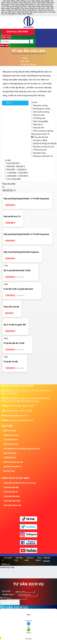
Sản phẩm (7, 426)
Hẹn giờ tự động (40, 141)
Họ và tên (8, 591)
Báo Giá (5, 37)
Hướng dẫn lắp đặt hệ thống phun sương (19, 483)
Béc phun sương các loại (43, 147)
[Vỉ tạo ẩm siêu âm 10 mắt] (20, 338)
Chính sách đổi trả (10, 492)
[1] (28, 27)
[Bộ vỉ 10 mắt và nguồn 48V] (15, 320)
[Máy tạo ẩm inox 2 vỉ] (13, 212)
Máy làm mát (38, 128)
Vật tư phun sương (41, 112)
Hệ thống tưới (39, 118)
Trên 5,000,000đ (14, 179)
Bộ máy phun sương (41, 109)
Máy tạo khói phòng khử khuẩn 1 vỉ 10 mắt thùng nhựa (26, 199)
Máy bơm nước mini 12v (43, 156)
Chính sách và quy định (15, 478)
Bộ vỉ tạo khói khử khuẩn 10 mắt (17, 271)
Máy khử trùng (39, 153)
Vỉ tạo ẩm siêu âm (40, 137)
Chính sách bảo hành (11, 496)
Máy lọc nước (39, 115)
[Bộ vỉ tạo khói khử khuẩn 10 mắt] (23, 266)
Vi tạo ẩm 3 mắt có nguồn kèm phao (18, 289)
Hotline (28, 633)
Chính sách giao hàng (11, 501)
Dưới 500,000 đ (13, 163)
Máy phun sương (40, 106)
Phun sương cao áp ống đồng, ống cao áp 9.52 (21, 449)
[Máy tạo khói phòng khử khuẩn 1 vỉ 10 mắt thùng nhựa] (27, 194)
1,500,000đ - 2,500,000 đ (17, 173)
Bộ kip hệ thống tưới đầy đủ (44, 144)
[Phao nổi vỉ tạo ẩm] (12, 302)
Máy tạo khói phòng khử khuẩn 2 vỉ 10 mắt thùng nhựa (26, 234)
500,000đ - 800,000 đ (16, 167)
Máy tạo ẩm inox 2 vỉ (12, 217)
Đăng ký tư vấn (11, 602)
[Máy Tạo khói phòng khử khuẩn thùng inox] (22, 247)
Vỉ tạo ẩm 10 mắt (11, 362)
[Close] (0, 570)
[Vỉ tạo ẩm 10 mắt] (16, 357)
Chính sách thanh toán (12, 505)
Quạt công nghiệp (40, 122)
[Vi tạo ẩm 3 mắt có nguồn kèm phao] (24, 284)
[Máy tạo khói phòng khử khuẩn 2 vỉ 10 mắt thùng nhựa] (27, 229)
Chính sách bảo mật (10, 487)
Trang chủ (28, 621)
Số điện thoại (9, 594)
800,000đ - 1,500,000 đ (16, 170)
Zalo (28, 626)
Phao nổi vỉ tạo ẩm (11, 307)
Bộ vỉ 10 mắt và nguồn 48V (15, 325)
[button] (28, 635)
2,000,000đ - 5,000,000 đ (17, 176)
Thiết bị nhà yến (40, 150)
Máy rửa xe (38, 125)
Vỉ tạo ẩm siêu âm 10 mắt (14, 343)
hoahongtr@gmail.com (17, 415)
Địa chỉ (3, 598)
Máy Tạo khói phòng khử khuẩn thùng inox (21, 252)
